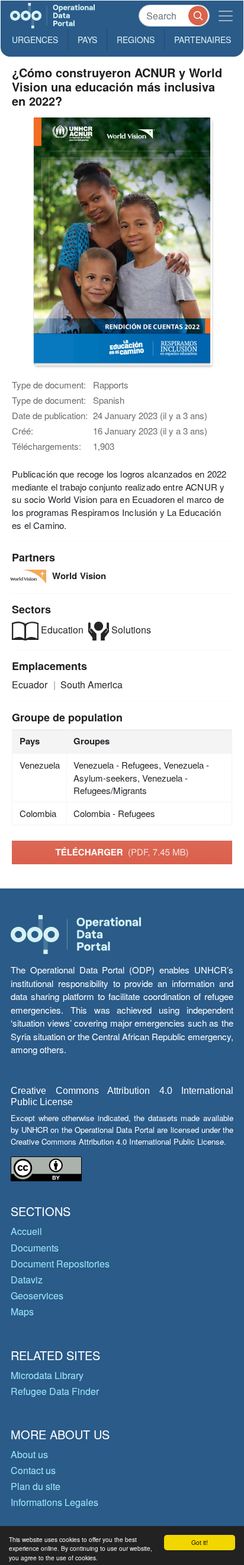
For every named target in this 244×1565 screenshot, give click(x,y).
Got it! (199, 1542)
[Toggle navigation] (226, 15)
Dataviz (27, 1279)
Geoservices (37, 1295)
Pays (87, 39)
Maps (22, 1311)
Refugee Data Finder (55, 1391)
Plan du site (35, 1486)
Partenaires (202, 39)
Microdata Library (47, 1375)
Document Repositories (60, 1263)
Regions (136, 39)
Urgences (35, 39)
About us (29, 1454)
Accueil (26, 1231)
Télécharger (121, 851)
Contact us (33, 1470)
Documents (35, 1247)
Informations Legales (54, 1502)
